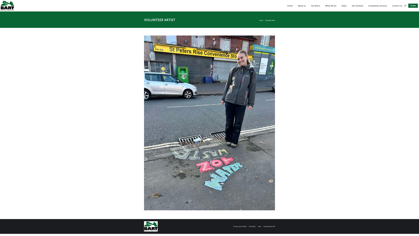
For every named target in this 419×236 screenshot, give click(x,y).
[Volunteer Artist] (209, 123)
